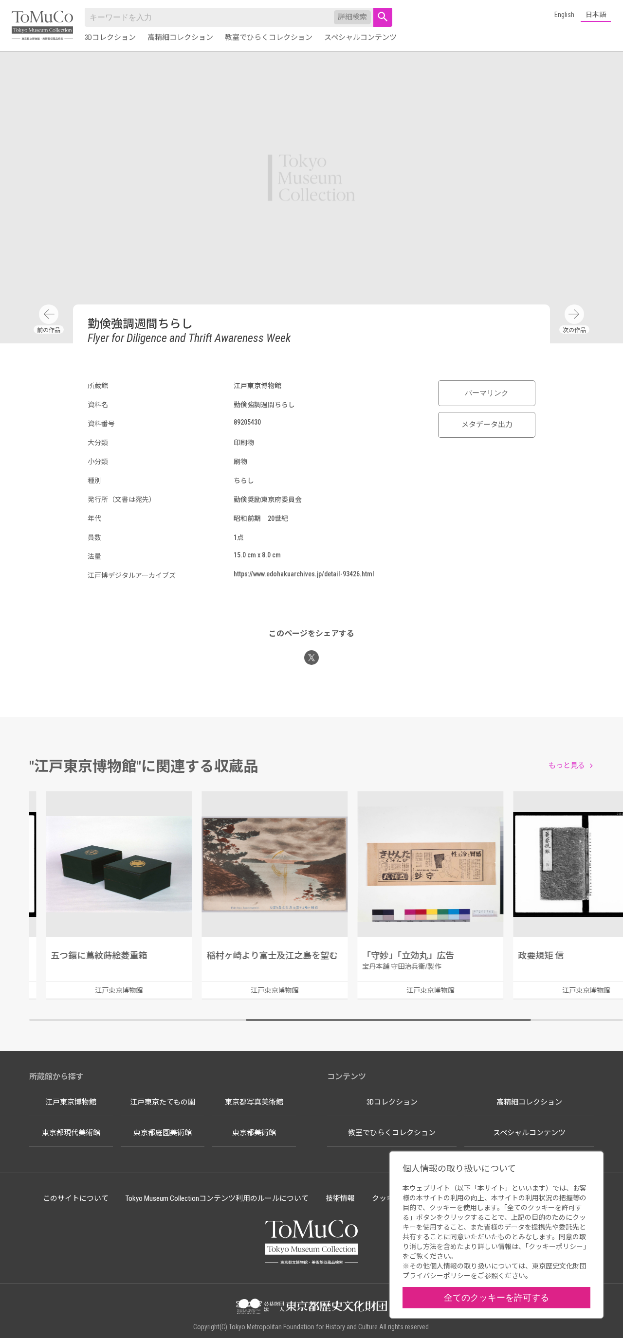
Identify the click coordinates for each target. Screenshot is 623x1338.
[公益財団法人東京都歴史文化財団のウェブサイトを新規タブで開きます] (311, 1307)
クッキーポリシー (556, 1246)
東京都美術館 (254, 1132)
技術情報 (340, 1198)
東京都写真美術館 (254, 1102)
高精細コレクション (180, 37)
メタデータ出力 (487, 424)
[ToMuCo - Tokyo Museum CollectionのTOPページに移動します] (42, 26)
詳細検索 (352, 17)
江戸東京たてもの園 (162, 1102)
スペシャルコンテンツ (360, 37)
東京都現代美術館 (71, 1132)
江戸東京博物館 (70, 1102)
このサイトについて (76, 1198)
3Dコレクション (110, 37)
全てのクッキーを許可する (496, 1297)
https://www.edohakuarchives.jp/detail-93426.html (304, 574)
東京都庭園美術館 (162, 1132)
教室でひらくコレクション (268, 37)
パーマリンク (487, 393)
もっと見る (567, 765)
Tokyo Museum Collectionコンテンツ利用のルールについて (217, 1198)
